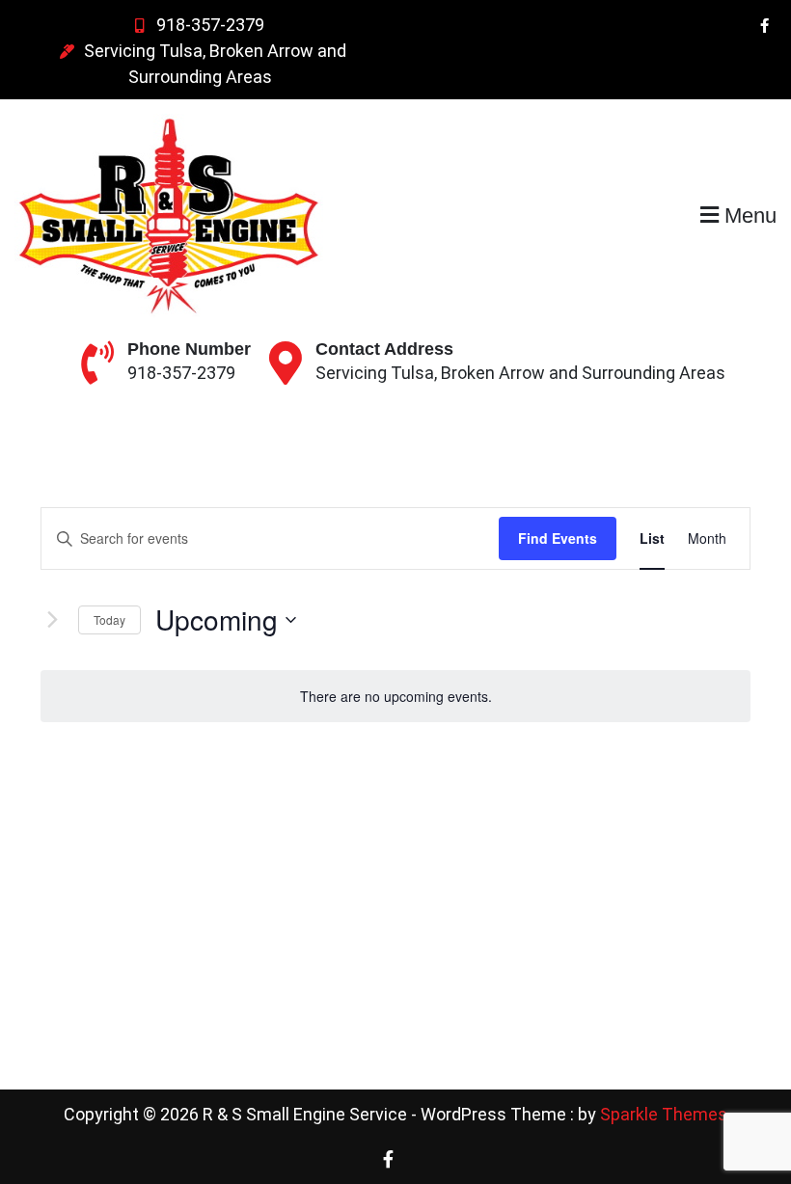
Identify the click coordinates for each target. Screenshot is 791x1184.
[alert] (395, 696)
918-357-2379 (210, 24)
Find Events (557, 538)
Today (109, 619)
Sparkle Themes (663, 1114)
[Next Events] (52, 620)
